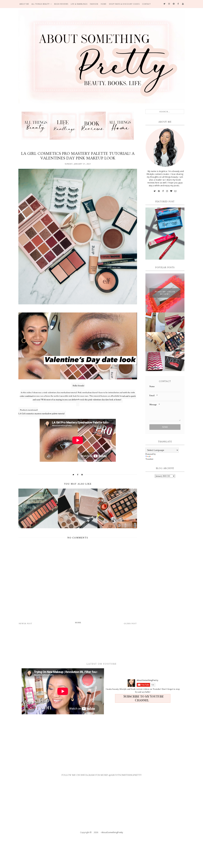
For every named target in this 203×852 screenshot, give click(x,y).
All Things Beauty (40, 4)
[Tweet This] (73, 474)
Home (103, 4)
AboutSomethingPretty (112, 832)
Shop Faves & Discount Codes (124, 4)
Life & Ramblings (79, 4)
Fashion (94, 4)
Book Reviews (61, 4)
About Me (24, 4)
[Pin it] (82, 474)
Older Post (130, 623)
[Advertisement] (98, 643)
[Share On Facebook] (77, 474)
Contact (146, 4)
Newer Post (25, 623)
